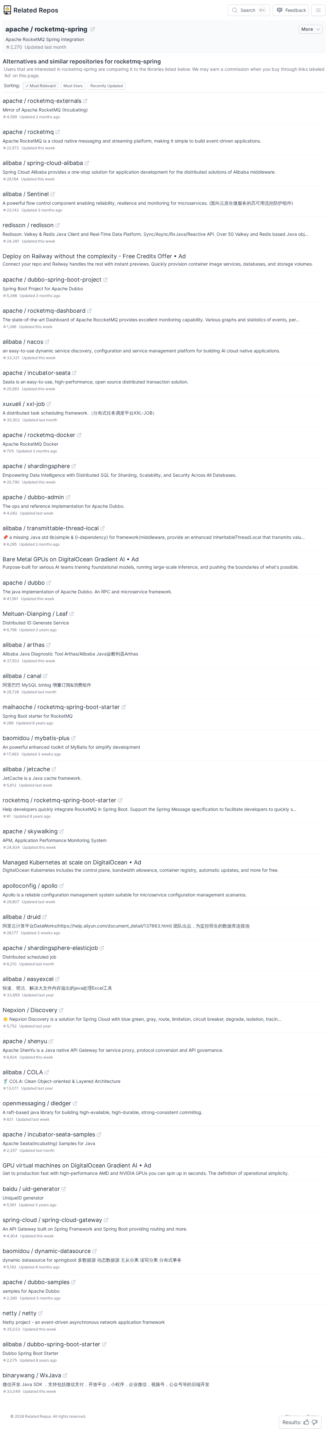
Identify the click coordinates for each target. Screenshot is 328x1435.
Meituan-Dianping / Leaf (35, 613)
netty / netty (20, 1313)
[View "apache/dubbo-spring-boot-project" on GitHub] (105, 279)
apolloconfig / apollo (30, 885)
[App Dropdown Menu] (318, 10)
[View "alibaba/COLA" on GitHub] (46, 1072)
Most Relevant (40, 85)
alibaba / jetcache (26, 769)
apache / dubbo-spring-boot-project (52, 279)
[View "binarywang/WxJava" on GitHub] (65, 1375)
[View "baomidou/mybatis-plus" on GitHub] (73, 738)
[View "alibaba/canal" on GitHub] (45, 676)
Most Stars (73, 85)
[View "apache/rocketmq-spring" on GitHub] (92, 29)
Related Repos (35, 10)
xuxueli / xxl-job (24, 403)
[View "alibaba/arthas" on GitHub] (48, 644)
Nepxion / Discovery (30, 1010)
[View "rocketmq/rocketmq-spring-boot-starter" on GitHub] (120, 800)
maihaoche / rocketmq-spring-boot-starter (61, 707)
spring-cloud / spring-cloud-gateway (52, 1219)
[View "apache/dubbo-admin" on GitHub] (67, 497)
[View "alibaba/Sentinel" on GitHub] (52, 194)
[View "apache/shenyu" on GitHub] (50, 1041)
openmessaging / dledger (37, 1103)
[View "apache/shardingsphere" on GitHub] (73, 466)
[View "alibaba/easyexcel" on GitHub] (57, 979)
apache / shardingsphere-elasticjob (50, 947)
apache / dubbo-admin (33, 497)
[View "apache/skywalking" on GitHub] (61, 831)
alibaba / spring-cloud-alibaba (43, 163)
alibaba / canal (22, 675)
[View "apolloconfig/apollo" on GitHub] (61, 885)
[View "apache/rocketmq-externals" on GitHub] (85, 100)
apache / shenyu (25, 1041)
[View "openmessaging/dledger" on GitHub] (75, 1103)
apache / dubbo (24, 582)
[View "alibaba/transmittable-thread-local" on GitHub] (102, 528)
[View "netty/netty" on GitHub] (40, 1313)
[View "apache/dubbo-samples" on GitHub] (73, 1282)
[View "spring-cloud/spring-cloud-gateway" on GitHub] (106, 1220)
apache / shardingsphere (36, 466)
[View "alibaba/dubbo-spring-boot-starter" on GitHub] (104, 1344)
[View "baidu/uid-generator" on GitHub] (63, 1189)
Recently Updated (106, 85)
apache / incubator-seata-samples (49, 1134)
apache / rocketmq (28, 131)
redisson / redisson (28, 225)
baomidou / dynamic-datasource (47, 1251)
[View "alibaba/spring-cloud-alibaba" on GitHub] (86, 163)
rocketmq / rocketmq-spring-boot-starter (59, 800)
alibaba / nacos (23, 341)
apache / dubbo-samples (36, 1282)
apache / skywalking (30, 831)
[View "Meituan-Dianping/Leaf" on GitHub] (71, 613)
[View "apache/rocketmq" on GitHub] (57, 132)
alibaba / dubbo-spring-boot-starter (51, 1344)
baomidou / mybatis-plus (36, 738)
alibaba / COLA (23, 1072)
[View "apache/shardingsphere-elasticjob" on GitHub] (101, 948)
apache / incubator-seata (36, 372)
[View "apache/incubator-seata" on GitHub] (74, 372)
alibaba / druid (22, 916)
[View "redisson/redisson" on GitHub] (57, 225)
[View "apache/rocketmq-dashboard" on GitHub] (89, 310)
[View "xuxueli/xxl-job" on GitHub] (48, 404)
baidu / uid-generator (31, 1188)
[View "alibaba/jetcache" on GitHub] (53, 769)
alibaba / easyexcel (28, 979)
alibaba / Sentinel (26, 194)
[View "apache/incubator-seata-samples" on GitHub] (99, 1134)
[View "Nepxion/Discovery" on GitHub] (61, 1010)
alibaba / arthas (24, 644)
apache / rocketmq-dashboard (44, 310)
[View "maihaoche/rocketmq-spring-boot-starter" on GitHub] (123, 707)
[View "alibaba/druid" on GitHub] (44, 917)
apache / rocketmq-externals (42, 100)
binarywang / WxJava (32, 1375)
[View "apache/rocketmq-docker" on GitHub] (79, 435)
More (307, 29)
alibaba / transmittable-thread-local (51, 528)
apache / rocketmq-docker (39, 435)
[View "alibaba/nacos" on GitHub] (47, 341)
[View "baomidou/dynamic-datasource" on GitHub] (94, 1251)
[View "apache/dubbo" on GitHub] (48, 582)
